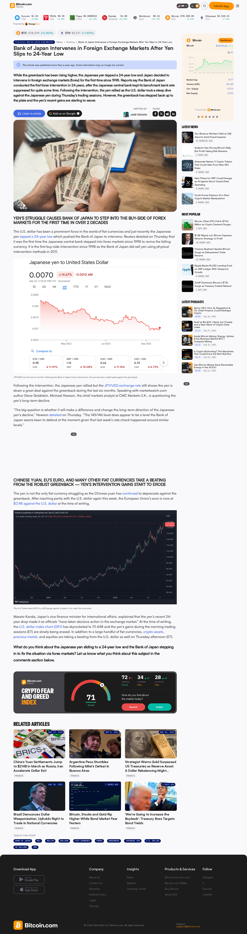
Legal (92, 900)
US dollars (21, 847)
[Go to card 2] (202, 117)
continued (130, 493)
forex (99, 841)
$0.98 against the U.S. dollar (35, 503)
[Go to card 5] (213, 117)
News (60, 42)
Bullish (159, 707)
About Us (94, 877)
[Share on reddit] (167, 113)
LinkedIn (207, 894)
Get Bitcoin (223, 40)
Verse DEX (171, 894)
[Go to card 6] (217, 117)
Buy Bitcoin (171, 888)
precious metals (25, 637)
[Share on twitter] (161, 113)
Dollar (50, 841)
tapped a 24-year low (36, 236)
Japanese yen (133, 841)
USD (35, 847)
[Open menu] (237, 6)
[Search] (204, 5)
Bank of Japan (22, 841)
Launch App (221, 6)
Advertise (94, 888)
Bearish (133, 707)
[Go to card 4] (210, 117)
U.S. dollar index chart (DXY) (40, 627)
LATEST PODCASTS (193, 302)
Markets (131, 883)
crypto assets (153, 632)
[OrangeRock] (32, 24)
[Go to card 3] (206, 117)
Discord (207, 888)
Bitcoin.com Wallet (176, 883)
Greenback (114, 841)
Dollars (64, 841)
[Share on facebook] (155, 113)
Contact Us (95, 883)
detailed (55, 415)
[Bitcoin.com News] (21, 6)
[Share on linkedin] (173, 113)
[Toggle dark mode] (195, 5)
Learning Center (136, 888)
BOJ (38, 841)
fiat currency (82, 841)
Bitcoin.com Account (177, 877)
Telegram (207, 877)
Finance (70, 42)
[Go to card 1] (199, 117)
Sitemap (94, 906)
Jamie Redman (138, 114)
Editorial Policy (97, 894)
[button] (78, 113)
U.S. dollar (152, 841)
